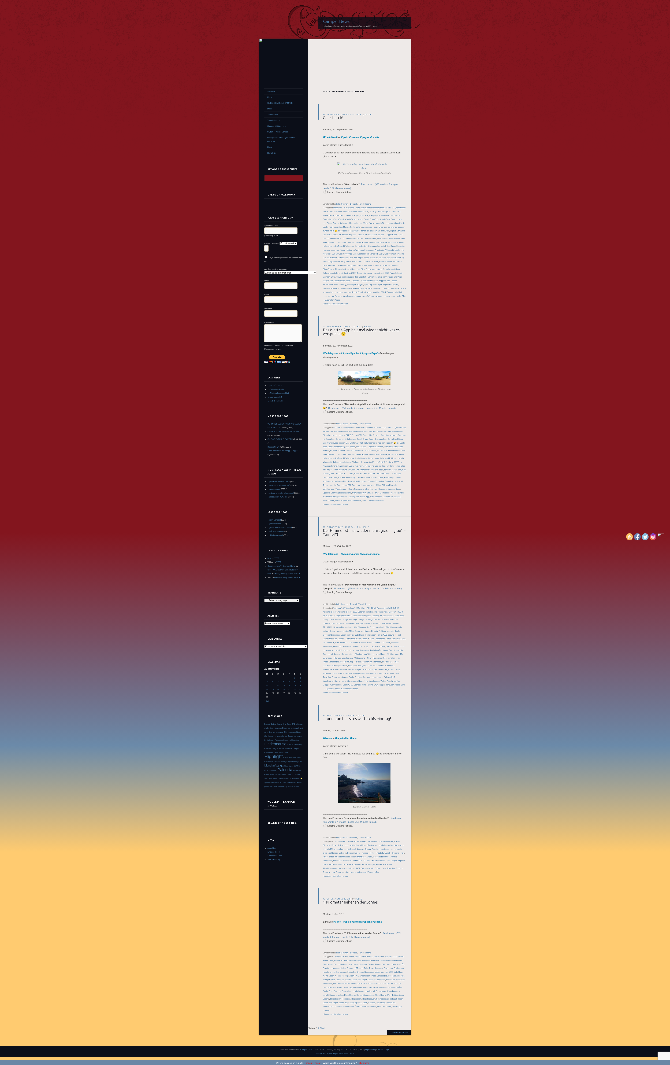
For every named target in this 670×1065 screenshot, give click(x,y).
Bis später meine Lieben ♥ (334, 435)
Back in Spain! (273, 447)
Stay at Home (373, 493)
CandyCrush (338, 219)
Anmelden (271, 848)
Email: (266, 294)
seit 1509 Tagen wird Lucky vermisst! (364, 273)
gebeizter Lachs (393, 631)
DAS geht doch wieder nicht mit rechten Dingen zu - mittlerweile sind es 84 (283, 728)
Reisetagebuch (368, 999)
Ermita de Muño (397, 964)
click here (364, 1063)
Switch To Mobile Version (277, 132)
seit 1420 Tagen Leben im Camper (287, 774)
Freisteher (351, 972)
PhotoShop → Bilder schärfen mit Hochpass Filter (344, 269)
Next (322, 1028)
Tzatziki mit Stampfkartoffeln (335, 497)
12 (278, 685)
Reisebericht (335, 999)
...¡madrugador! (274, 489)
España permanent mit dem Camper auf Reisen (343, 968)
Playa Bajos (297, 770)
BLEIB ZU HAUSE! (354, 435)
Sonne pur (351, 284)
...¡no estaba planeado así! (278, 485)
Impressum (370, 1050)
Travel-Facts (272, 114)
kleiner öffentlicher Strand (361, 857)
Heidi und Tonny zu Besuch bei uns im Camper (281, 749)
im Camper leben (363, 976)
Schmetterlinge (382, 999)
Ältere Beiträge (399, 1033)
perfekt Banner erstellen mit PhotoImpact (369, 991)
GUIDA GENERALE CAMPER (280, 103)
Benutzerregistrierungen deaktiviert (364, 960)
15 (295, 685)
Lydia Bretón (375, 650)
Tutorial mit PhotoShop (344, 1006)
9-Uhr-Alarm (361, 208)
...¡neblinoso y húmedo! (277, 497)
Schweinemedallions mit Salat (335, 273)
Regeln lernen (269, 774)
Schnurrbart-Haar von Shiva (335, 669)
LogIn (387, 1050)
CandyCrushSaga (371, 219)
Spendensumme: (271, 225)
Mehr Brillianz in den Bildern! (345, 983)
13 (284, 685)
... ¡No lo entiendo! (275, 535)
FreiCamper (399, 968)
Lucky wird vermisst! (387, 254)
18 (273, 689)
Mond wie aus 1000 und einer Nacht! (385, 258)
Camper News (336, 21)
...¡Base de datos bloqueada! (279, 527)
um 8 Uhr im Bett (384, 1006)
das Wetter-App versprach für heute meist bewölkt (380, 223)
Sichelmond (328, 284)
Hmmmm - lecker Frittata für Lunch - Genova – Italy (382, 853)
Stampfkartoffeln (359, 493)
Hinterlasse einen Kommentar (335, 304)
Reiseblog (346, 999)
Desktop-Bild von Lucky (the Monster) (349, 627)
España (375, 137)
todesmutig (361, 872)
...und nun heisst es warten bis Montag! (349, 841)
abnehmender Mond (375, 208)
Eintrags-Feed (273, 852)
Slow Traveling (340, 284)
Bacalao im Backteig (377, 431)
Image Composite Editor (381, 976)
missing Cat (373, 466)
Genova (328, 738)
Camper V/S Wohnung (276, 126)
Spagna (365, 137)
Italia (353, 738)
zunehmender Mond (349, 689)
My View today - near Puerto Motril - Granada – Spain (355, 261)
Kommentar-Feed (274, 856)
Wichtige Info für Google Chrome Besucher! (281, 139)
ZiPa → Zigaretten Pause (373, 500)
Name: (267, 280)
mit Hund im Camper (381, 983)
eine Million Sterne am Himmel (335, 235)
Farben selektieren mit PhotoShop (287, 740)
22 (295, 689)
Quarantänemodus (376, 481)
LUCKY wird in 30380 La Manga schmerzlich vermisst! (355, 254)
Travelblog (380, 1003)
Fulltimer (360, 235)
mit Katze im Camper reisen (357, 258)
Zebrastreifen (373, 872)
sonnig (351, 1003)
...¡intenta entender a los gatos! (280, 493)
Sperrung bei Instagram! (388, 284)
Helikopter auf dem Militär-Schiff (276, 753)
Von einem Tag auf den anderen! (288, 786)
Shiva (333, 277)
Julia (402, 976)
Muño (338, 921)
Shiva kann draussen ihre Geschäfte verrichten (356, 277)
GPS (391, 972)
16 (300, 685)
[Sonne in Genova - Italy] (364, 801)
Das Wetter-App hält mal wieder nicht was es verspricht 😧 (361, 332)
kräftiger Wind (329, 980)
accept (309, 1063)
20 (284, 689)
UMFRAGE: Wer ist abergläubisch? (282, 570)
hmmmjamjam (361, 246)
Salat (379, 269)
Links (269, 147)
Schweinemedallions (391, 269)
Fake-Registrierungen (373, 968)
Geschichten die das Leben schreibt (361, 238)
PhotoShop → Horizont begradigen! (359, 995)
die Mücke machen (335, 849)
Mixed (269, 109)
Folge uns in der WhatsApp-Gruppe (282, 451)
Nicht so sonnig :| (270, 770)
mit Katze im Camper (335, 258)
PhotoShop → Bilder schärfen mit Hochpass (381, 265)
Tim (366, 681)
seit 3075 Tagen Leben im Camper (362, 669)
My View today (377, 470)
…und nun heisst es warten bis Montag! (357, 718)
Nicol (375, 987)
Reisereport (356, 999)
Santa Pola (389, 481)
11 (273, 685)
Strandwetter (350, 872)
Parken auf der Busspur (365, 864)
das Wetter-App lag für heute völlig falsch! (340, 223)
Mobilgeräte (297, 761)
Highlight (273, 756)
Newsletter (271, 153)
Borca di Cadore (270, 724)
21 (289, 689)
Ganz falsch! (333, 117)
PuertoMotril (331, 137)
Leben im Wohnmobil (355, 250)
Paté (331, 991)
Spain (345, 137)
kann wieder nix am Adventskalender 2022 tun (354, 643)
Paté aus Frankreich (342, 991)
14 (289, 685)
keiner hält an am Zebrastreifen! (336, 857)
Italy (338, 738)
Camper (363, 964)
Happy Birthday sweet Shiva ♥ (287, 574)
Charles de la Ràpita (284, 724)
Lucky (365, 646)
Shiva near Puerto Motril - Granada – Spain (348, 281)
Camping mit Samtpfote (379, 215)
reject (318, 1063)
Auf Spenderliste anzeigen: (275, 269)
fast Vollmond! (350, 849)
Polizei (379, 864)
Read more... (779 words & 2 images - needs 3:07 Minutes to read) (362, 408)
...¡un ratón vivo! (274, 524)
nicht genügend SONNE (291, 766)
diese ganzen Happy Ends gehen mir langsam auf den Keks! (363, 231)
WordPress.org (273, 859)
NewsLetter (367, 987)
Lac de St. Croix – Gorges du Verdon (283, 431)
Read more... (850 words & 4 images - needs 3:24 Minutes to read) (368, 588)
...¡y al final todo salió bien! (278, 481)
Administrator (378, 957)
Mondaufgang (273, 765)
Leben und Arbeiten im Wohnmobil (380, 250)
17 (267, 689)
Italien (346, 738)
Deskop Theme (374, 964)
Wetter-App (364, 497)
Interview (396, 976)
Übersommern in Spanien (365, 1006)
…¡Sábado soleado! (275, 389)
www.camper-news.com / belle (388, 296)
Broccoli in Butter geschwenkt (346, 964)
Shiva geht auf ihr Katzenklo (274, 778)
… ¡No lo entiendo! (275, 401)
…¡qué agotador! (274, 397)
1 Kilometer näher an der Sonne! (350, 902)
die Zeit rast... (362, 447)
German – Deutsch (349, 204)
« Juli (266, 701)
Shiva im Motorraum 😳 (294, 778)
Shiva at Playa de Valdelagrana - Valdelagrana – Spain (360, 673)
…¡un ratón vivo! (274, 385)
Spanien (354, 137)
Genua (368, 849)
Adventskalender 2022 (358, 431)
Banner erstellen (341, 960)
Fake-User (388, 968)
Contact (379, 1050)
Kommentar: (269, 322)
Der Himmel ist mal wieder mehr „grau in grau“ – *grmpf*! (364, 532)
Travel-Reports (364, 204)
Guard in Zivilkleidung (294, 745)
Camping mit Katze (360, 215)
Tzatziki (400, 493)
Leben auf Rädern (338, 250)
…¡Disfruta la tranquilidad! (278, 393)
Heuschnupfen (353, 853)
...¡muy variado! (274, 520)
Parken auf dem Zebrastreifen (341, 864)
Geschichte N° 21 (337, 238)
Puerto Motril (371, 269)
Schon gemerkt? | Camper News (281, 566)
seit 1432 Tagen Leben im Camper (366, 868)
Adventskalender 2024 (358, 212)
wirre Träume (368, 296)
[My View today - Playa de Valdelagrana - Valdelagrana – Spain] (364, 384)
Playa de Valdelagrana (357, 481)
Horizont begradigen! (346, 976)
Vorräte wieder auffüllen (350, 288)
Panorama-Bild (385, 261)
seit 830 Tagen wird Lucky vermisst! (360, 485)
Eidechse (386, 964)
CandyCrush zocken (354, 219)
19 (278, 689)
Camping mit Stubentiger (346, 439)
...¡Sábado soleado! (275, 531)
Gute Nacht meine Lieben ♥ (375, 242)
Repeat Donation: (271, 243)
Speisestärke (269, 782)
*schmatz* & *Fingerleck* (344, 208)
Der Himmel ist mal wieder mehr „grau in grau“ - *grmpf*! (355, 623)
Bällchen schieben (343, 215)
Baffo (331, 960)
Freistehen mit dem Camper (334, 972)
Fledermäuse (275, 744)
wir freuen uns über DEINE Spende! (379, 292)
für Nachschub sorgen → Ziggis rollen (381, 235)
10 (267, 685)
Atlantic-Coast (391, 957)
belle (368, 114)
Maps (269, 97)
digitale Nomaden (397, 231)
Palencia (285, 770)
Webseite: (268, 308)
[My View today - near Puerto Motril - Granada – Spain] (364, 168)
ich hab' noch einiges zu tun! (367, 458)
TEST (276, 558)
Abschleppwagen (386, 841)
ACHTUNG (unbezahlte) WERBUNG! (383, 608)
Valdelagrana (331, 353)
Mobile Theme (342, 987)
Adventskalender (341, 212)
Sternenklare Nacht (331, 288)
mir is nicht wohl (364, 983)
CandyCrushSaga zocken (391, 219)
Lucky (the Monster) (371, 462)
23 (300, 689)
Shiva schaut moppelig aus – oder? (382, 281)
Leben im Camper (359, 980)
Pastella (341, 477)
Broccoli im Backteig (371, 435)
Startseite (271, 91)
